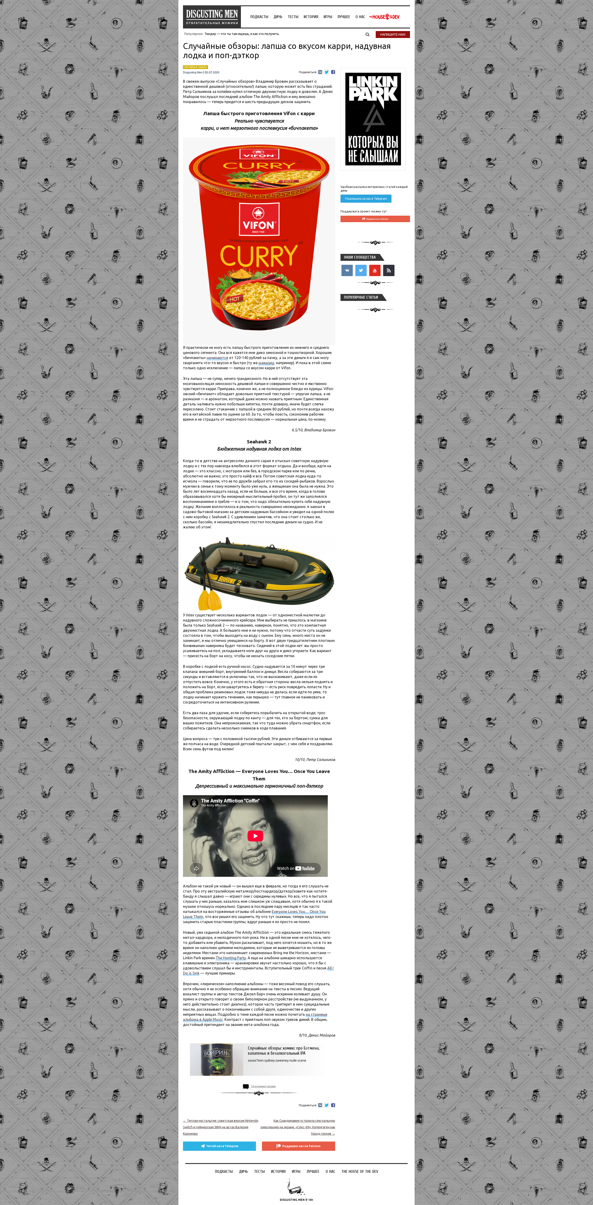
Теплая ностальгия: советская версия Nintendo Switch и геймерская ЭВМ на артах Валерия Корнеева (220, 1127)
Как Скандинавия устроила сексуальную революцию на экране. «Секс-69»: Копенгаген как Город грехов (298, 1127)
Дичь (278, 16)
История (311, 16)
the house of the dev (384, 16)
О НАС (360, 16)
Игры (328, 16)
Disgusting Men (193, 72)
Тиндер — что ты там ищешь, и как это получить (242, 34)
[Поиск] (367, 34)
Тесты (293, 16)
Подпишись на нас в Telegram (366, 198)
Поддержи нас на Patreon (301, 1146)
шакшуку (266, 363)
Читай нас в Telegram (222, 1146)
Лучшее (344, 16)
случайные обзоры (195, 67)
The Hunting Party (231, 958)
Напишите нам (392, 34)
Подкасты (259, 16)
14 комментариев (263, 1086)
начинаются (217, 358)
